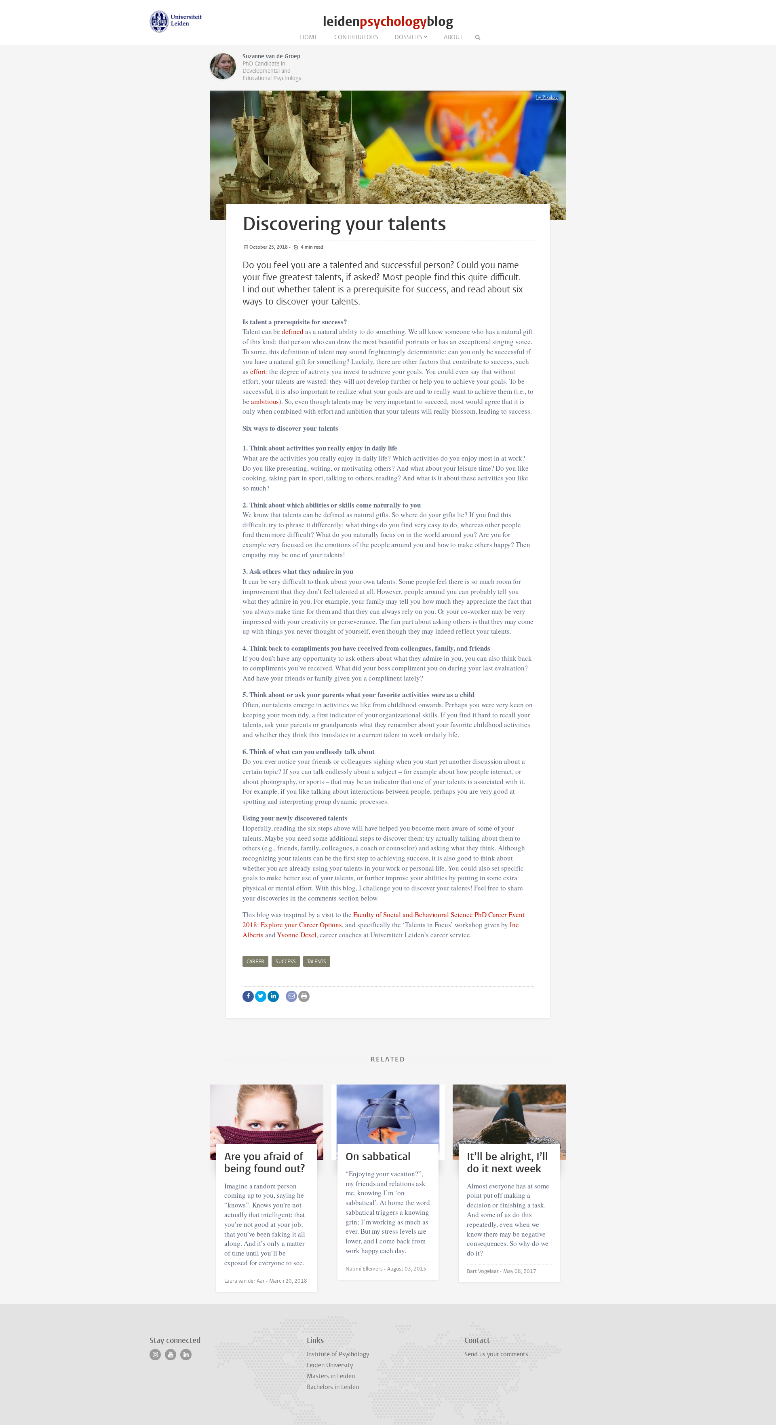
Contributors (356, 37)
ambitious (265, 401)
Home (309, 37)
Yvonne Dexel (296, 934)
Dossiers (408, 37)
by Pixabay (547, 97)
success (286, 961)
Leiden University (330, 1365)
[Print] (304, 996)
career (255, 961)
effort (258, 371)
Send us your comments (496, 1354)
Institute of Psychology (338, 1354)
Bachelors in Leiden (333, 1387)
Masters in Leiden (331, 1376)
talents (316, 961)
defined (293, 331)
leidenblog (388, 21)
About (453, 37)
